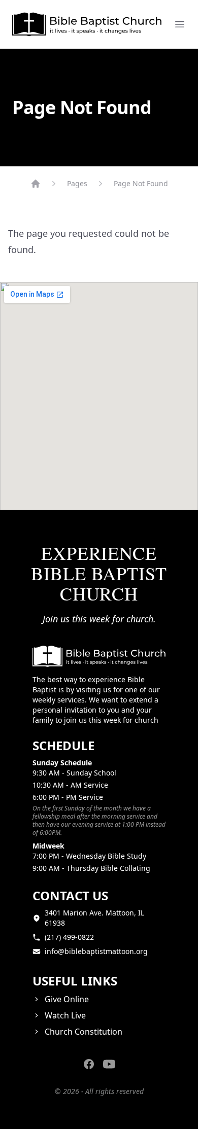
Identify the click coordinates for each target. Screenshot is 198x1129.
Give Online (67, 999)
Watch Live (65, 1015)
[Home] (35, 184)
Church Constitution (83, 1031)
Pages (77, 183)
